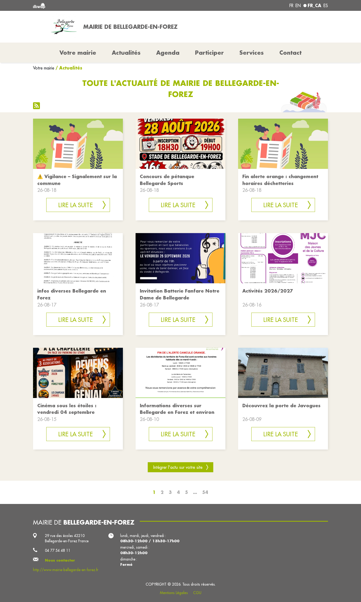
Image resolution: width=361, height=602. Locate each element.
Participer (209, 52)
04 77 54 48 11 (57, 550)
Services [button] (251, 52)
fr (291, 5)
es (325, 5)
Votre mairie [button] (77, 52)
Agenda (167, 52)
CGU (197, 592)
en (298, 5)
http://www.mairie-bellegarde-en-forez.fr (65, 569)
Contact (290, 52)
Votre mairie (43, 68)
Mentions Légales (174, 592)
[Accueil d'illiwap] (92, 5)
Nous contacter (60, 560)
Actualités (126, 52)
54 (205, 492)
